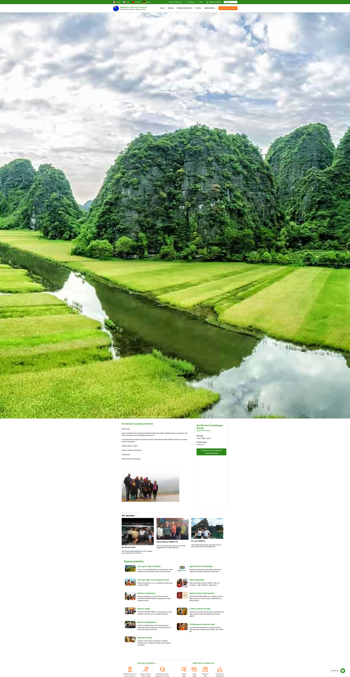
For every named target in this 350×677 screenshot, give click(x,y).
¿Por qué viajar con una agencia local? (153, 580)
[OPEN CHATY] (343, 670)
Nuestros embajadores (147, 622)
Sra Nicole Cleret (129, 547)
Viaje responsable (196, 580)
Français (118, 2)
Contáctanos (191, 2)
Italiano (128, 2)
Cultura (198, 8)
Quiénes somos (209, 8)
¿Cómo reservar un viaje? (200, 609)
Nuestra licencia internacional (201, 593)
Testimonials (131, 416)
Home (123, 416)
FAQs (201, 2)
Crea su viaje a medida (228, 8)
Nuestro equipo (143, 609)
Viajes (162, 8)
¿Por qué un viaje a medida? (149, 566)
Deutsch (148, 2)
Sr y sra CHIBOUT (198, 541)
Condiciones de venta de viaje (201, 624)
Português (138, 2)
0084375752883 (215, 2)
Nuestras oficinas (144, 638)
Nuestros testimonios (175, 2)
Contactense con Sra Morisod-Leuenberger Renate (211, 452)
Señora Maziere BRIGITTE (167, 542)
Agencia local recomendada (201, 566)
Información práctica (184, 8)
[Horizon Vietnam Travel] (131, 8)
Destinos (171, 8)
